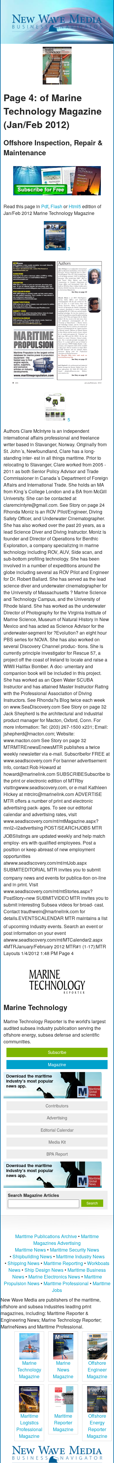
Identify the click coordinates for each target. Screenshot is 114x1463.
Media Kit (57, 1142)
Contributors (57, 1106)
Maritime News (30, 1249)
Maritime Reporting (63, 1263)
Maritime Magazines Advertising (66, 1239)
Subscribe (57, 1052)
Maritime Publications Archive (46, 1236)
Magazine (57, 1064)
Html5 (75, 206)
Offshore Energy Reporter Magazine (97, 1425)
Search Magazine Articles (33, 1195)
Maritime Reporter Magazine (63, 1422)
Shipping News (23, 1263)
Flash (56, 206)
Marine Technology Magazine (29, 1369)
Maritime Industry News (80, 1256)
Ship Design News (45, 1269)
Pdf (44, 206)
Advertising (57, 1118)
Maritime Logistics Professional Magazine (29, 1425)
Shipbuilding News (32, 1256)
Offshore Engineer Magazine (97, 1369)
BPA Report (57, 1154)
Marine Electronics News (54, 1276)
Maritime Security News (74, 1249)
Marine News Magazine (63, 1369)
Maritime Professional (66, 1283)
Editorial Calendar (57, 1130)
